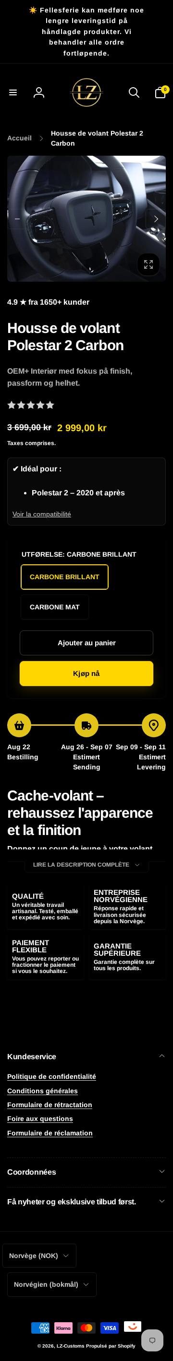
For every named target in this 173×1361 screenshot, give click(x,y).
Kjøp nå (86, 673)
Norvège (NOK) (33, 1255)
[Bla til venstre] (17, 219)
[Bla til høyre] (156, 219)
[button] (13, 92)
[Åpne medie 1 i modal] (86, 219)
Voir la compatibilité (41, 514)
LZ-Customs (71, 1346)
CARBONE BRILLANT (64, 577)
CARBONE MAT (55, 607)
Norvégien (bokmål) (46, 1284)
